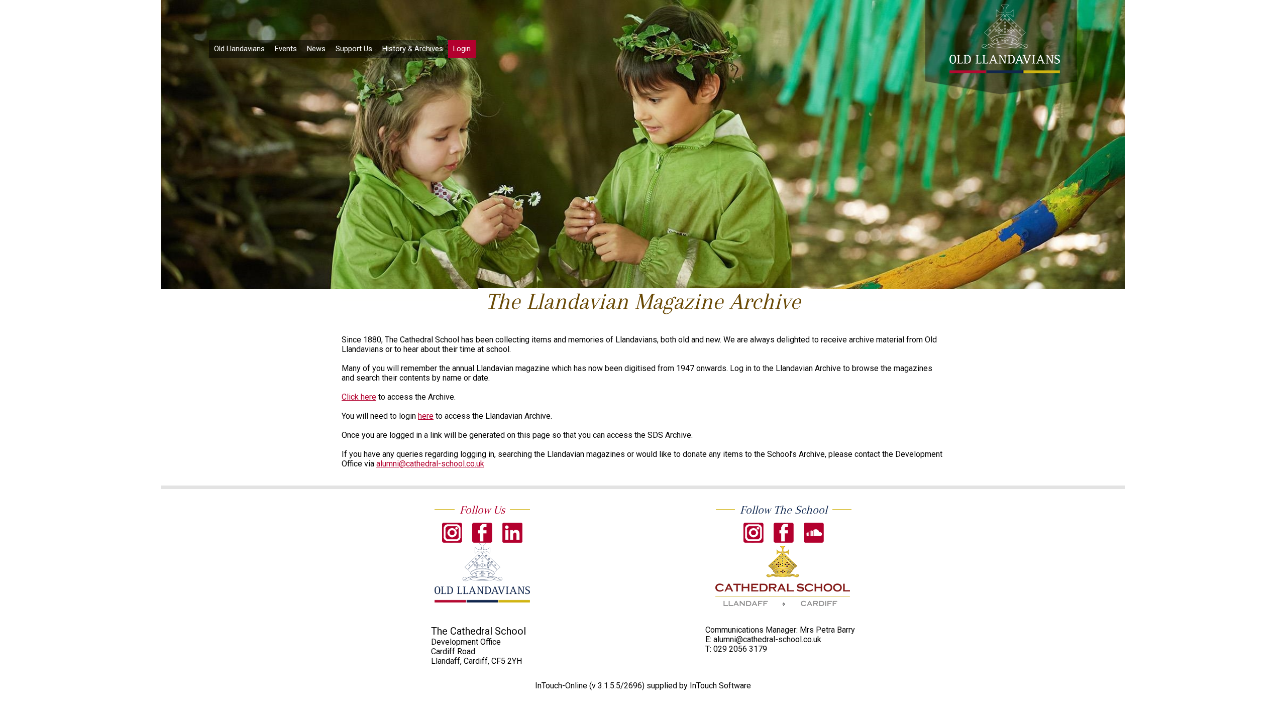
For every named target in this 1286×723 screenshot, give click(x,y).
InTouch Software (720, 685)
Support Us (354, 48)
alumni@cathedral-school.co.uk (430, 463)
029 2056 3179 (740, 649)
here (426, 416)
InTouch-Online (561, 685)
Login (462, 48)
